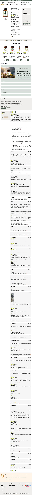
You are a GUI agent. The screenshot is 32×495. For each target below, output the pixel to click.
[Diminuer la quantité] (25, 21)
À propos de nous (23, 2)
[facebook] (17, 485)
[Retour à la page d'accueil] (3, 3)
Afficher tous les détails (19, 78)
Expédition (2, 488)
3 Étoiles (2, 117)
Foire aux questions (3, 486)
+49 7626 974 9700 (8, 479)
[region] (5, 14)
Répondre (12, 121)
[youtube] (20, 485)
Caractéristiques (5, 92)
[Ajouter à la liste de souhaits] (8, 51)
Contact (28, 2)
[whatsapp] (24, 485)
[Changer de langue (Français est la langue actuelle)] (30, 2)
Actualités (26, 2)
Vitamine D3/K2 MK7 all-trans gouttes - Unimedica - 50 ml (19, 54)
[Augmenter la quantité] (27, 21)
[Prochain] (9, 13)
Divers (3, 89)
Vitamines (4, 86)
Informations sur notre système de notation (6, 107)
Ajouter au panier (26, 23)
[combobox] (13, 2)
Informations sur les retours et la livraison (3, 487)
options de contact (17, 477)
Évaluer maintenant (3, 108)
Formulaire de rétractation (12, 488)
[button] (1, 53)
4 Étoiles (2, 116)
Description (4, 65)
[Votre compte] (29, 4)
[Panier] (30, 4)
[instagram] (19, 485)
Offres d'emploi (2, 489)
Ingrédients (4, 81)
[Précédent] (1, 13)
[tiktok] (22, 485)
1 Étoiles (2, 118)
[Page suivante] (15, 112)
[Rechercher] (7, 2)
